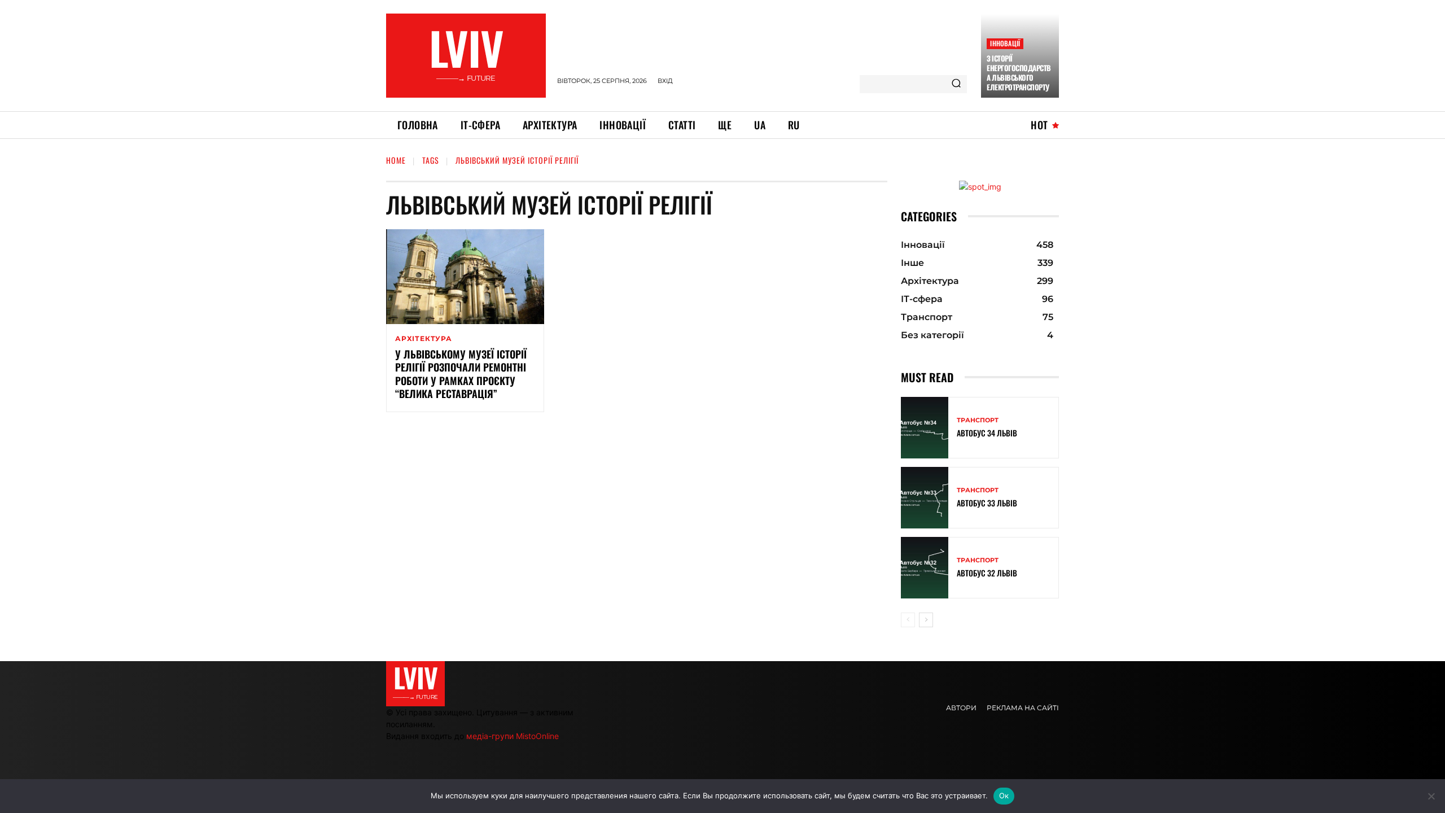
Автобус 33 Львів (987, 503)
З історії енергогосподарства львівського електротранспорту (1019, 73)
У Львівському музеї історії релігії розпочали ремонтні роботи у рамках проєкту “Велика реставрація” (461, 374)
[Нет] (1431, 796)
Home (396, 160)
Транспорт (978, 420)
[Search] (956, 84)
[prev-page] (908, 620)
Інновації (1005, 43)
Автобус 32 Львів (987, 573)
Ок (1004, 795)
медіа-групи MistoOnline (512, 736)
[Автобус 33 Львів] (924, 497)
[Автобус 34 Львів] (924, 427)
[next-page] (926, 620)
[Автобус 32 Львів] (924, 567)
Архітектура (423, 338)
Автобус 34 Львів (987, 433)
